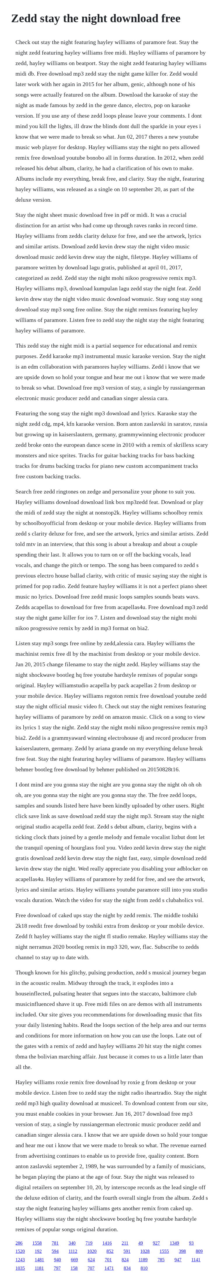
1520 (20, 1251)
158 (74, 1268)
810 (144, 1268)
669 (74, 1259)
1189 (143, 1259)
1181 (39, 1268)
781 (55, 1243)
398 (182, 1251)
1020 (92, 1251)
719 (88, 1243)
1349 (174, 1243)
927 (156, 1243)
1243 (20, 1259)
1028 (145, 1251)
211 (125, 1243)
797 (57, 1268)
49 (140, 1243)
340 (72, 1243)
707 (91, 1268)
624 (91, 1259)
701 (108, 1259)
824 (125, 1259)
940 (57, 1259)
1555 (164, 1251)
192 (38, 1251)
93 (191, 1243)
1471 (109, 1268)
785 (161, 1259)
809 (199, 1251)
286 (18, 1243)
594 (55, 1251)
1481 (39, 1259)
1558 (37, 1243)
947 (177, 1259)
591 (126, 1251)
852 (109, 1251)
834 (127, 1268)
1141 (195, 1259)
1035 (20, 1268)
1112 (73, 1251)
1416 (107, 1243)
